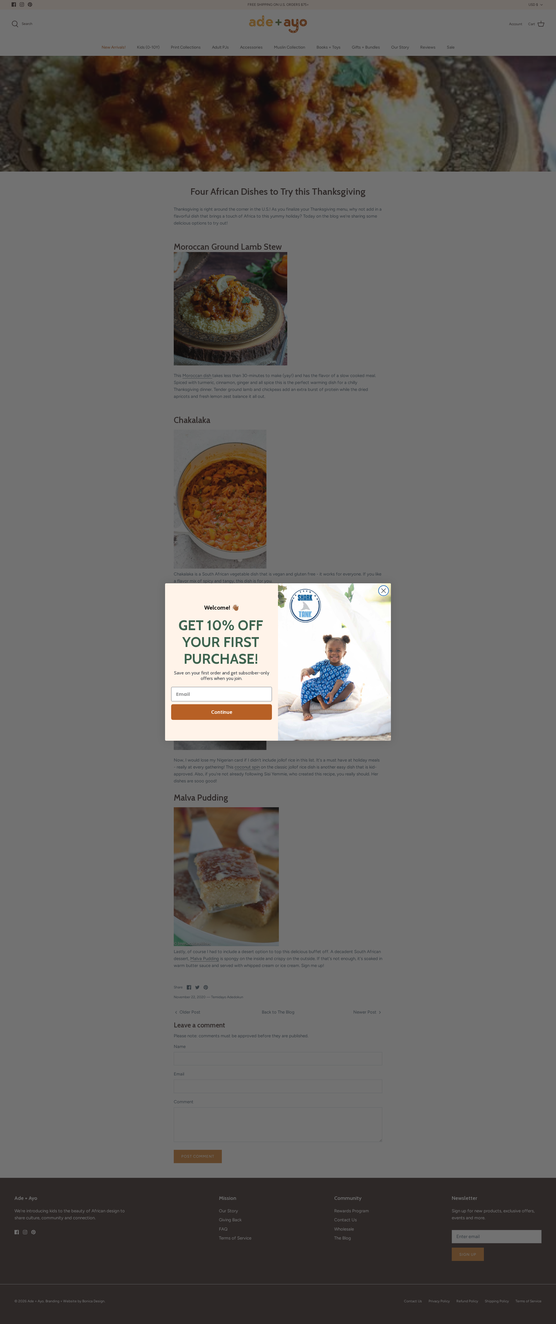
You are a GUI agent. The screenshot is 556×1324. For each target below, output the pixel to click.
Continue (221, 712)
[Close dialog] (383, 591)
